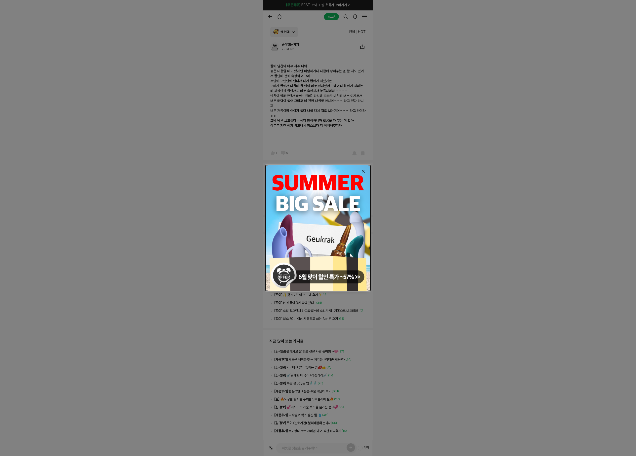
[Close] (363, 171)
